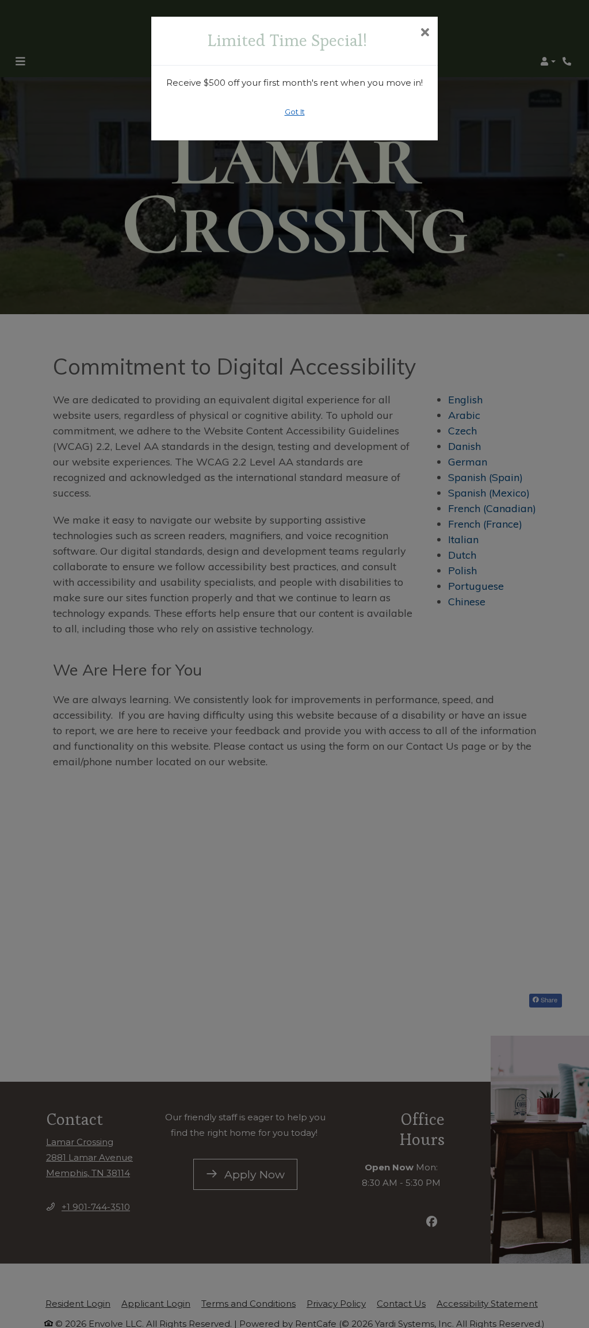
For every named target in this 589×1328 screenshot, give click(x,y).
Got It (295, 111)
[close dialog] (424, 33)
